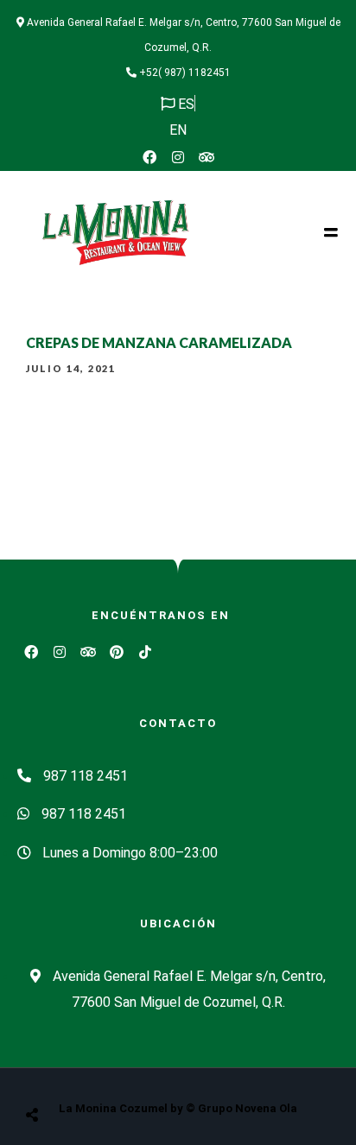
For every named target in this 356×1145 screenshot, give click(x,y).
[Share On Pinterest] (102, 1071)
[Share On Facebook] (48, 1071)
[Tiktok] (145, 652)
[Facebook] (149, 157)
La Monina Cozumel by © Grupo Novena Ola (178, 1108)
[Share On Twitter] (75, 1071)
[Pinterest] (116, 652)
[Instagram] (178, 157)
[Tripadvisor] (206, 157)
